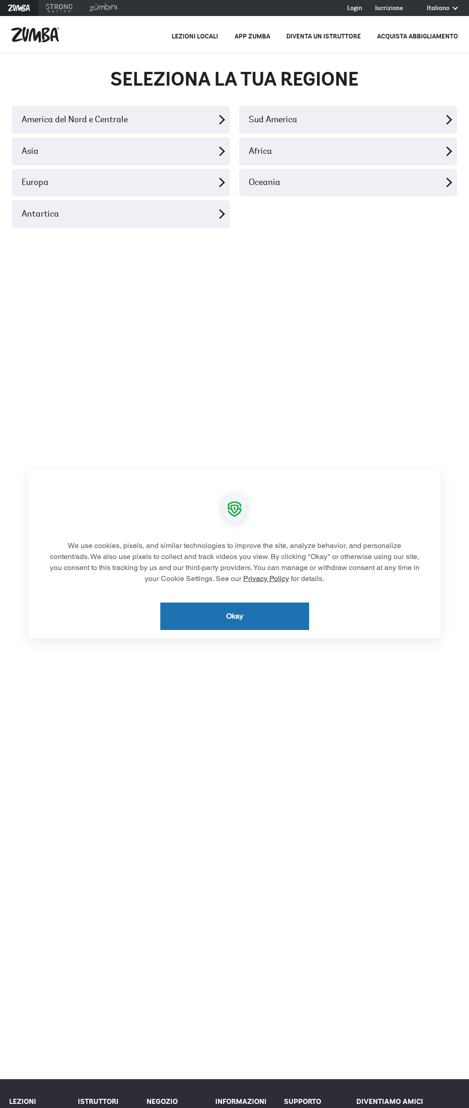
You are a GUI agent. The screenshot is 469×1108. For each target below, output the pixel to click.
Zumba (19, 8)
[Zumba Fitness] (35, 35)
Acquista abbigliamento (417, 36)
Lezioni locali (195, 36)
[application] (234, 554)
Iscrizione (389, 8)
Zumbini (103, 8)
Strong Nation (59, 8)
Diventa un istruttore (323, 36)
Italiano (439, 8)
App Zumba (252, 36)
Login (354, 8)
